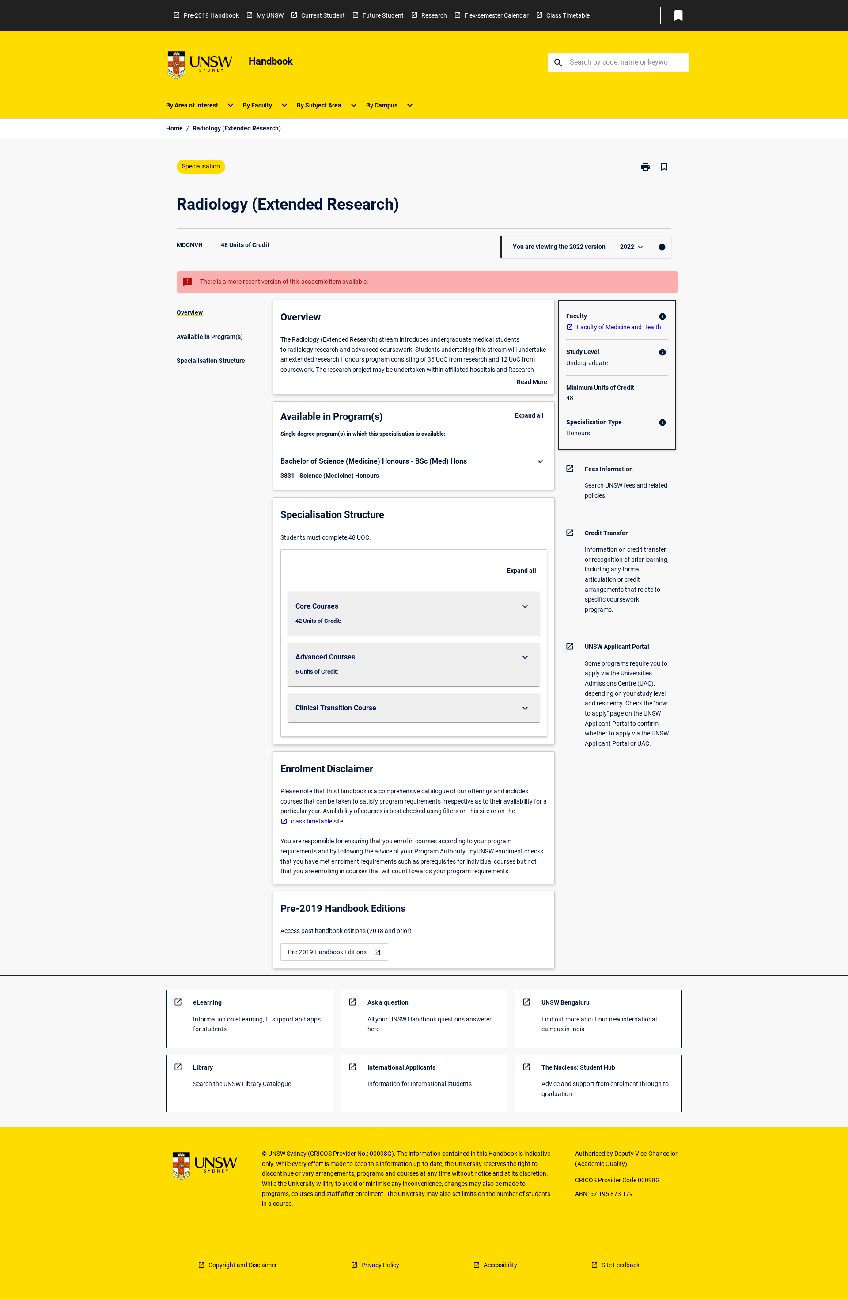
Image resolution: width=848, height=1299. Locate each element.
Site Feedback (621, 1265)
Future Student (383, 15)
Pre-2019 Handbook (211, 15)
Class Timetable (568, 15)
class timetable (311, 821)
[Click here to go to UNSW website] (200, 66)
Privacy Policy (380, 1265)
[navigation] (334, 952)
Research (434, 15)
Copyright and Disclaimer (242, 1265)
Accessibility (500, 1265)
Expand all (529, 415)
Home (174, 128)
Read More (532, 382)
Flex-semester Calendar (497, 15)
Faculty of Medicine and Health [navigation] (619, 327)
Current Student (323, 15)
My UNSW (270, 15)
